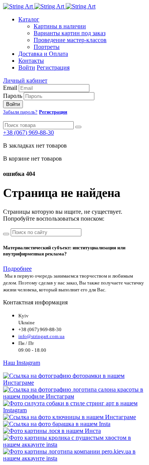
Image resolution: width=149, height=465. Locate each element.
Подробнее (17, 268)
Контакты (31, 60)
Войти (26, 67)
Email (10, 88)
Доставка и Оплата (43, 53)
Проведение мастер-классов (70, 40)
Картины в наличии (60, 26)
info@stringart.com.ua (41, 336)
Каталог (28, 19)
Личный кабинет (25, 80)
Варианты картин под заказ (69, 33)
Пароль (12, 96)
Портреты (47, 47)
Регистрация (53, 67)
